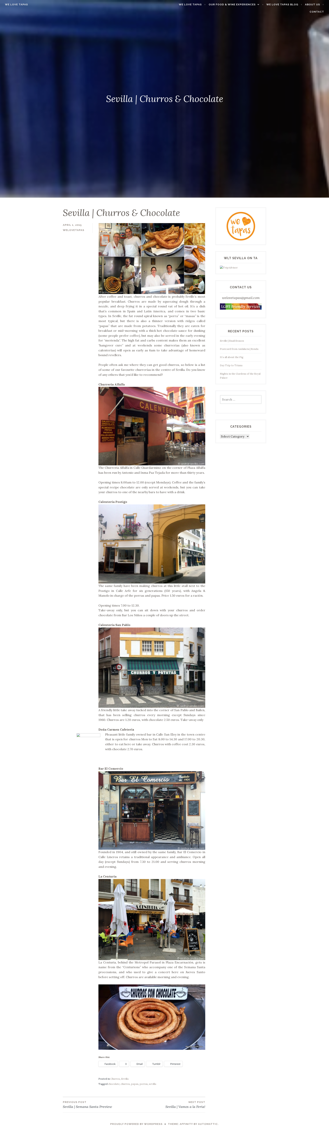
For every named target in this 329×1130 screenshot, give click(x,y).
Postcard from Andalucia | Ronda (239, 349)
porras (144, 1084)
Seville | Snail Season (232, 340)
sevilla (152, 1084)
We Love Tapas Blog (282, 4)
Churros (115, 1078)
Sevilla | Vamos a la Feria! (185, 1105)
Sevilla (125, 1078)
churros (125, 1084)
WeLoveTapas (73, 230)
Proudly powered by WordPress (136, 1124)
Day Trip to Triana (231, 365)
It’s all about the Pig (231, 357)
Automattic (208, 1124)
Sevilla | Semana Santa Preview (87, 1105)
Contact (317, 11)
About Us (312, 4)
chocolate (114, 1084)
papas (134, 1084)
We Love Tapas (16, 4)
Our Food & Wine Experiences (232, 4)
